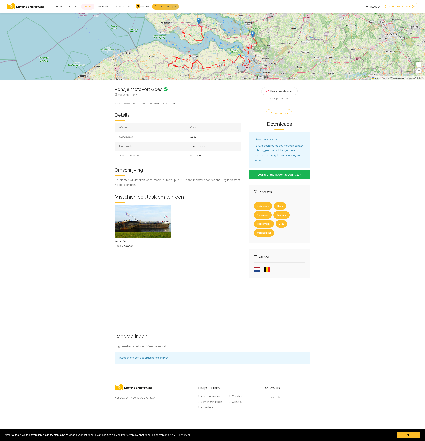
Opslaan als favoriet (281, 91)
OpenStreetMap (397, 77)
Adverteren (207, 407)
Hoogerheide (198, 146)
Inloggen (375, 6)
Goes (193, 136)
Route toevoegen (400, 6)
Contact (237, 401)
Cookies (237, 396)
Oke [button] (408, 435)
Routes (88, 6)
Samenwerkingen (211, 401)
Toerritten (103, 6)
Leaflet (377, 77)
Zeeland (127, 245)
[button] (199, 21)
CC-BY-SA (419, 77)
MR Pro (144, 6)
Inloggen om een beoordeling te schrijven (157, 103)
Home (59, 6)
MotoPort (195, 155)
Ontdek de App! (166, 6)
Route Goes (121, 241)
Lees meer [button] (184, 435)
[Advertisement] (212, 303)
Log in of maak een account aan (279, 174)
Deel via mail (280, 113)
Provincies (121, 6)
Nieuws (73, 6)
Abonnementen (210, 396)
